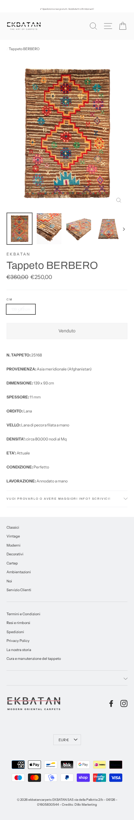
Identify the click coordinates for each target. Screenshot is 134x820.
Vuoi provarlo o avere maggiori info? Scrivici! (59, 498)
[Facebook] (111, 703)
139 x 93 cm (20, 309)
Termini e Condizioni (23, 614)
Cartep (12, 563)
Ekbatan (19, 254)
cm (10, 299)
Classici (13, 527)
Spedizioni (15, 632)
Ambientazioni (19, 572)
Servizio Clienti (19, 590)
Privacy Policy (18, 640)
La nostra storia (19, 649)
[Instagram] (123, 703)
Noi (9, 581)
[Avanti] (123, 229)
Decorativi (15, 554)
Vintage (13, 536)
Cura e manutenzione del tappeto (34, 658)
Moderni (13, 545)
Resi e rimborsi (18, 622)
